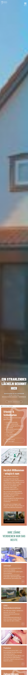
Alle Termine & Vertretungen (10, 440)
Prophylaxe (7, 648)
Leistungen (7, 565)
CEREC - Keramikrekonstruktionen (12, 606)
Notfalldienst (22, 396)
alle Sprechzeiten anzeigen (9, 396)
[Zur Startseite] (4, 3)
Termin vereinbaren (14, 401)
